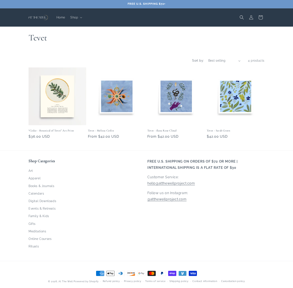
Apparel (35, 178)
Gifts (32, 224)
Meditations (37, 231)
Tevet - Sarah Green (218, 130)
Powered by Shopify (86, 281)
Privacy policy (132, 281)
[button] (76, 17)
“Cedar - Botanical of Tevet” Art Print (51, 130)
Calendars (36, 193)
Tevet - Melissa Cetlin (101, 130)
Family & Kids (39, 216)
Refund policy (111, 281)
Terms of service (155, 281)
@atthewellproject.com (167, 199)
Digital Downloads (42, 201)
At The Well (66, 281)
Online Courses (40, 239)
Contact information (204, 281)
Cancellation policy (233, 281)
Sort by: (198, 60)
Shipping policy (179, 281)
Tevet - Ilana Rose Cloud (162, 130)
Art (31, 170)
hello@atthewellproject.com (171, 183)
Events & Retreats (42, 208)
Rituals (34, 246)
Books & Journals (41, 186)
